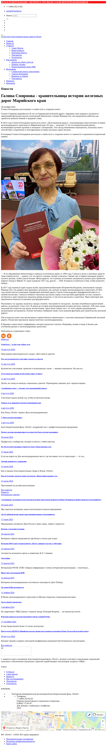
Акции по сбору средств (22, 62)
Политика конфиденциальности (20, 741)
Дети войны (5, 558)
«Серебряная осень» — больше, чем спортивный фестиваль (24, 388)
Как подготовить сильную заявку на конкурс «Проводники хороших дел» (29, 476)
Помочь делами (18, 64)
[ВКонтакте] (3, 335)
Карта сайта (11, 744)
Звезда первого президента (11, 602)
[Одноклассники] (9, 335)
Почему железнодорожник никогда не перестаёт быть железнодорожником (29, 432)
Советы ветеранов (19, 74)
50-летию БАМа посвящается (12, 587)
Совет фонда (12, 674)
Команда (10, 676)
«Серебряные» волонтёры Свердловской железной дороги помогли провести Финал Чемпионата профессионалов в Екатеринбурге (51, 500)
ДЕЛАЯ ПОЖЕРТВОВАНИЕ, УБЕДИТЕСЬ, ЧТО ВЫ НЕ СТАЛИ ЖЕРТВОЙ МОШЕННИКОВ (44, 2)
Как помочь (11, 60)
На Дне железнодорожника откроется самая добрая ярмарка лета (26, 447)
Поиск (9, 15)
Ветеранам (11, 69)
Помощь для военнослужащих (13, 529)
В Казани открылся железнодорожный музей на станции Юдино (25, 617)
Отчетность (16, 57)
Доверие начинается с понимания (13, 461)
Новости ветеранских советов (10, 493)
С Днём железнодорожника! (11, 418)
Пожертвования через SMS (23, 67)
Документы (16, 55)
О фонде (10, 46)
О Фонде (10, 672)
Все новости (6, 490)
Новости (10, 43)
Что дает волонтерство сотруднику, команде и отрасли (22, 359)
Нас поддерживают (14, 679)
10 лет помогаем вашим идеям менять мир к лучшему (22, 374)
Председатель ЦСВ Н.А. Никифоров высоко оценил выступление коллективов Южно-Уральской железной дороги (44, 631)
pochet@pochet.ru (13, 11)
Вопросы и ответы (19, 76)
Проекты (10, 81)
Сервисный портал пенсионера (25, 71)
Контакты (10, 83)
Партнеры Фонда (19, 53)
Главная (9, 41)
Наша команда (17, 50)
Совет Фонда (17, 48)
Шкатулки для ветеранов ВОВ (13, 573)
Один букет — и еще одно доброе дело (15, 344)
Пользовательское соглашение (19, 739)
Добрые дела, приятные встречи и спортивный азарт (21, 403)
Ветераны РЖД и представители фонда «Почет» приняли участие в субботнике (31, 544)
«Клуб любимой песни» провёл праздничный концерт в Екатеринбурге (28, 514)
